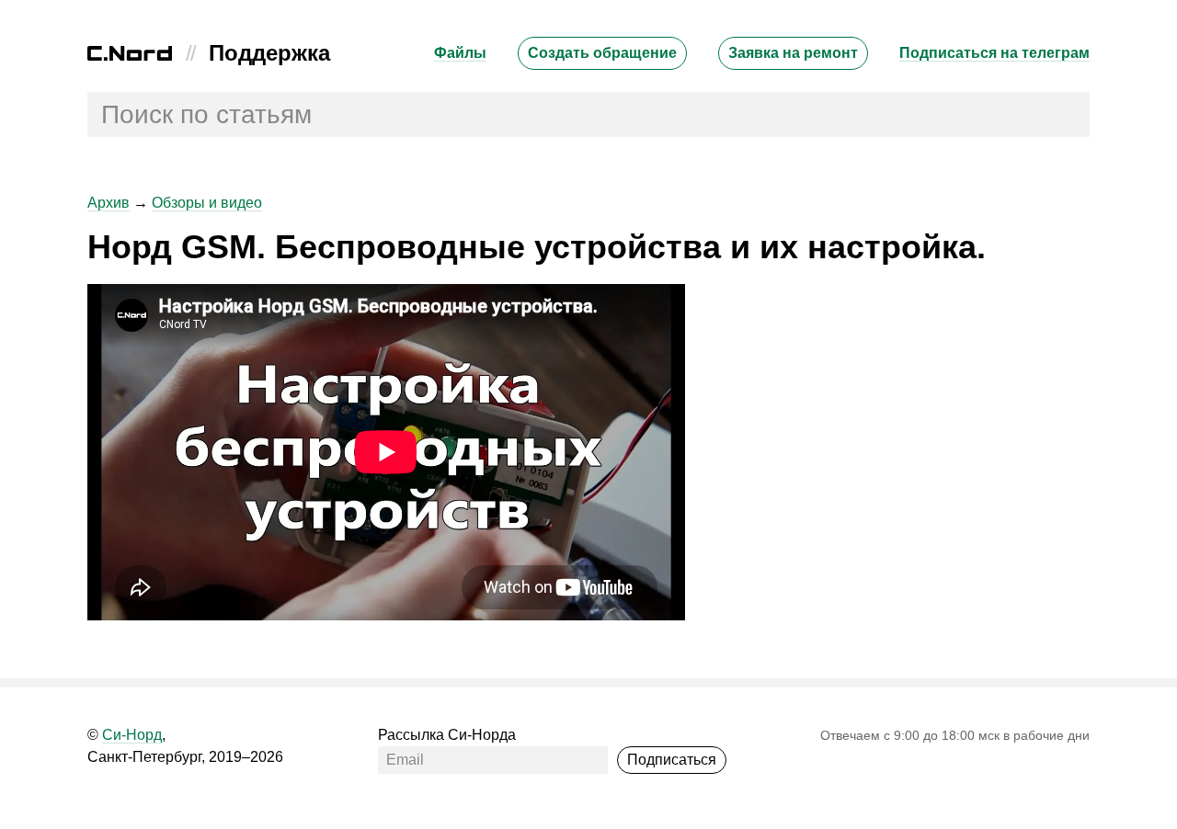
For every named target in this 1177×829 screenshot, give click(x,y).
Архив (108, 202)
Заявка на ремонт (793, 53)
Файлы (460, 53)
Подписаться (671, 759)
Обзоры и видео (207, 202)
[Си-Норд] (129, 55)
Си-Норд (132, 735)
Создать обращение (602, 53)
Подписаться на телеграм (994, 53)
